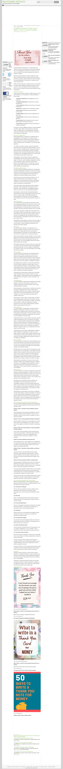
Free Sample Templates (43, 766)
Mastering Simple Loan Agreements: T (26, 738)
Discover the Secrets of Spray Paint (26, 751)
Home (15, 25)
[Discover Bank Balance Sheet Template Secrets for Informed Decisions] (45, 61)
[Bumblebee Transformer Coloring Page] (17, 748)
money (16, 734)
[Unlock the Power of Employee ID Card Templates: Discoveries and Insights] (45, 56)
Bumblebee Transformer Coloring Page (27, 747)
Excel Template (35, 766)
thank (18, 734)
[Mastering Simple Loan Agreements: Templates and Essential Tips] (17, 739)
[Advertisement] (31, 14)
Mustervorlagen (28, 767)
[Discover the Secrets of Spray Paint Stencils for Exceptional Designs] (17, 752)
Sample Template (29, 766)
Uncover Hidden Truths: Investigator (26, 742)
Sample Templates (20, 25)
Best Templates (22, 766)
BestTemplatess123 (14, 1)
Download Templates (51, 766)
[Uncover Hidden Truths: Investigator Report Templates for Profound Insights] (17, 743)
